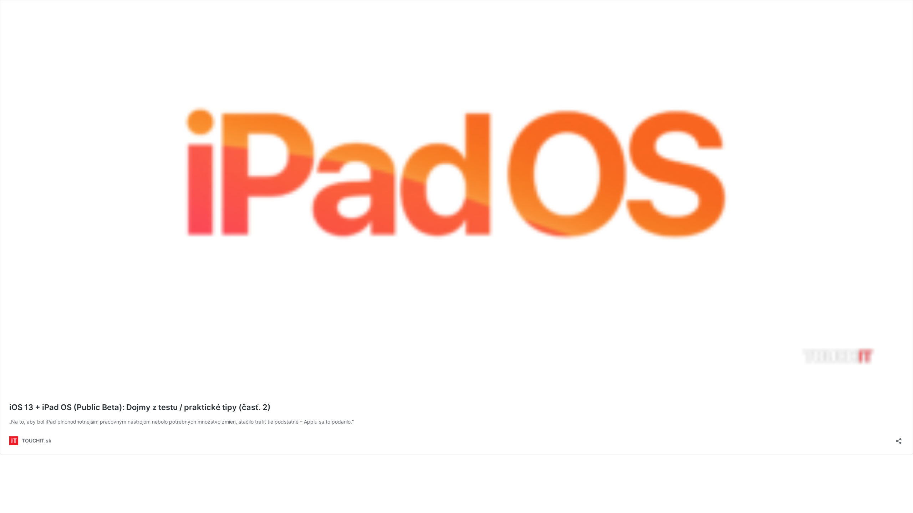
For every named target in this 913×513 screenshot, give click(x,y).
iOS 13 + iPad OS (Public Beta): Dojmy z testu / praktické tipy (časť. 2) (140, 407)
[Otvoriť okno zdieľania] (899, 438)
